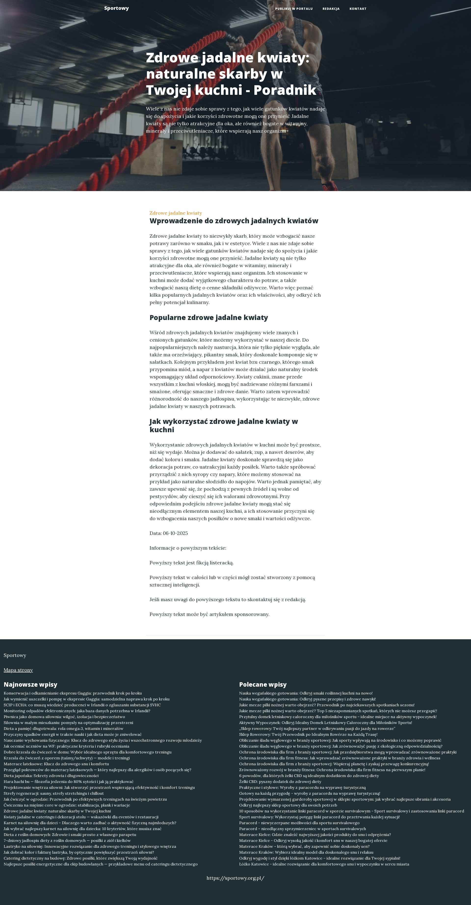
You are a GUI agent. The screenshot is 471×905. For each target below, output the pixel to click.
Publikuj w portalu (294, 9)
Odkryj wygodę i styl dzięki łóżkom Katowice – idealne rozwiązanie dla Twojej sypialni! (319, 858)
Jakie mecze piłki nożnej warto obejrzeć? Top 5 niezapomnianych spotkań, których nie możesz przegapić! (338, 710)
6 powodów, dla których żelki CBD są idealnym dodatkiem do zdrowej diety (309, 775)
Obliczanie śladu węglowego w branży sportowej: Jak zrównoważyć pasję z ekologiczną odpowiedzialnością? (341, 746)
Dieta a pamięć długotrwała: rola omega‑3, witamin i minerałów (63, 728)
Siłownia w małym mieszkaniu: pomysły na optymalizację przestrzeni (68, 722)
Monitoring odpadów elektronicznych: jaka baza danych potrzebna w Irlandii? (77, 710)
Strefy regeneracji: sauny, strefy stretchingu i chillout (54, 793)
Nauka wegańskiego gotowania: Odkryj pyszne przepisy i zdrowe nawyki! (307, 698)
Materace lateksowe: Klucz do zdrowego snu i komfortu (56, 763)
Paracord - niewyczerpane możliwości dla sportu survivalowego (299, 822)
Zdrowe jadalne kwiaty (176, 213)
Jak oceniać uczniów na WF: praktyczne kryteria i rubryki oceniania (66, 746)
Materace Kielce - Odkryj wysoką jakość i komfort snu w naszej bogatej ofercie (313, 840)
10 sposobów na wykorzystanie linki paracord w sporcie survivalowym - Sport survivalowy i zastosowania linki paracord (351, 810)
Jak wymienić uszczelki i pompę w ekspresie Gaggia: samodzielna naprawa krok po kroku (87, 698)
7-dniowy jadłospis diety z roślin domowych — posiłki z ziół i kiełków (67, 840)
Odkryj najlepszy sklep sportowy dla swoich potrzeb (288, 805)
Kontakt (358, 9)
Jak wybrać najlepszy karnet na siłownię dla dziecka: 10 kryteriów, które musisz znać (83, 828)
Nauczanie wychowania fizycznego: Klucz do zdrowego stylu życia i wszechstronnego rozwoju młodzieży (103, 740)
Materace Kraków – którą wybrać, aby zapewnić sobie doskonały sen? (304, 846)
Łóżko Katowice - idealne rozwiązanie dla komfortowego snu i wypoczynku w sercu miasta (324, 864)
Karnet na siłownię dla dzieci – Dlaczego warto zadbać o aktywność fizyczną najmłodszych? (90, 822)
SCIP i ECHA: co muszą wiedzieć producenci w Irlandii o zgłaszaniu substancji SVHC (82, 704)
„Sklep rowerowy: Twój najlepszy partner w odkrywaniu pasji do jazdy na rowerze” (317, 728)
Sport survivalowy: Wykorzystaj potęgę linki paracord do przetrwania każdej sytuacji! (319, 816)
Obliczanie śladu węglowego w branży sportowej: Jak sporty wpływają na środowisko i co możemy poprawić (340, 740)
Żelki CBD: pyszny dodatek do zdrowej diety (280, 781)
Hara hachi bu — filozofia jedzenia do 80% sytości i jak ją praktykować (69, 781)
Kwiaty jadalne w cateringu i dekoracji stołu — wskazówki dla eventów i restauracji (81, 816)
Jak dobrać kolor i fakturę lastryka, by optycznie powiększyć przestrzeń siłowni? (79, 852)
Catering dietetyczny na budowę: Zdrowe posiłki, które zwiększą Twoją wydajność (81, 858)
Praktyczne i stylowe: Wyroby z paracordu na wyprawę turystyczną (302, 787)
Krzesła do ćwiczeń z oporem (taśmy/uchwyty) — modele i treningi (67, 757)
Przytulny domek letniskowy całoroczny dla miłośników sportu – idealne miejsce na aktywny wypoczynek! (338, 716)
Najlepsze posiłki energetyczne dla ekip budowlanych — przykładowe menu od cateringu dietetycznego (101, 864)
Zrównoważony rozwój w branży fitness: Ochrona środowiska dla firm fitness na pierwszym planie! (332, 769)
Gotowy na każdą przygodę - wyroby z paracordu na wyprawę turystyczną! (309, 793)
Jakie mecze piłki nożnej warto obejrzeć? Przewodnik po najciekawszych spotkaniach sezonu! (327, 704)
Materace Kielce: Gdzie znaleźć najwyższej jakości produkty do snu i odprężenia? (315, 834)
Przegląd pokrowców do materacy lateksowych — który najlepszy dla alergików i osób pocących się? (97, 769)
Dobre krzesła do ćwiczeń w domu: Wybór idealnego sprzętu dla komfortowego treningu (87, 752)
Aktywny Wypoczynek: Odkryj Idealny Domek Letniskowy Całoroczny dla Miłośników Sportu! (325, 722)
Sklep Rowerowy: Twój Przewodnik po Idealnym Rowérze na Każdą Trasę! (308, 734)
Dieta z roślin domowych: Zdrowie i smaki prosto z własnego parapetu (70, 834)
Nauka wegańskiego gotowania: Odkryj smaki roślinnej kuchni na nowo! (306, 693)
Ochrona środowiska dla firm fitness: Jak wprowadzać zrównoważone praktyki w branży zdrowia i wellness (339, 757)
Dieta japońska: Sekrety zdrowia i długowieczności (51, 775)
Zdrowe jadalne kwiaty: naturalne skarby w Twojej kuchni (57, 810)
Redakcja (331, 9)
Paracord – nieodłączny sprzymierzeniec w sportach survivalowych (302, 828)
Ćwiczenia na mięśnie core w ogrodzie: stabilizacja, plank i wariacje (67, 805)
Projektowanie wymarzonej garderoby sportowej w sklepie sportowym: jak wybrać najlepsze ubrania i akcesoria (345, 799)
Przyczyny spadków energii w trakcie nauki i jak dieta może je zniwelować (73, 734)
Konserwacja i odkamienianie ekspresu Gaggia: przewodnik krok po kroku (73, 693)
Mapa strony (18, 670)
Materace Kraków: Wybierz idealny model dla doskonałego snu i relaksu (306, 852)
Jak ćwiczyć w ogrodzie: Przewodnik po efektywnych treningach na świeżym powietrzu (85, 799)
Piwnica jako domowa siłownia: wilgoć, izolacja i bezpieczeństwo (64, 716)
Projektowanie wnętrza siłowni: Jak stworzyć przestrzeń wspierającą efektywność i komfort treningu (99, 787)
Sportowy (116, 8)
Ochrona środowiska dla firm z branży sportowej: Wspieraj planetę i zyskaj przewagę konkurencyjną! (334, 763)
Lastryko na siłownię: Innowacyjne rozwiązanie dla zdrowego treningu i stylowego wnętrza (90, 846)
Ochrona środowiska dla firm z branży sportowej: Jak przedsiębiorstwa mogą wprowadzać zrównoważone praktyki (348, 752)
